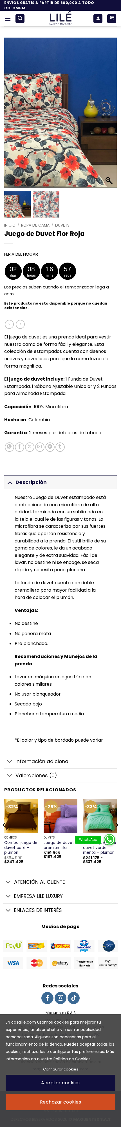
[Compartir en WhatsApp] (9, 447)
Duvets (62, 225)
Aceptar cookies (60, 1083)
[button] (7, 18)
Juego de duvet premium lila (59, 845)
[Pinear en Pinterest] (50, 447)
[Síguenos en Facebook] (47, 998)
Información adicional (42, 761)
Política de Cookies (72, 1059)
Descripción (31, 482)
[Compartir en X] (29, 447)
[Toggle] (9, 482)
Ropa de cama (35, 225)
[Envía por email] (39, 447)
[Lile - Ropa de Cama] (60, 18)
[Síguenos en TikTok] (74, 998)
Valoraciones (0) (36, 775)
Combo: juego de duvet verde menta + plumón (99, 847)
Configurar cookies (60, 1069)
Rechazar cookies (60, 1102)
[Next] (116, 836)
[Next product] (9, 324)
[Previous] (4, 836)
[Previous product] (20, 324)
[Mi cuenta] (97, 18)
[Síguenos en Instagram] (61, 998)
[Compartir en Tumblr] (60, 447)
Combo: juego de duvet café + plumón (20, 847)
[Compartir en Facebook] (19, 447)
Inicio (9, 225)
